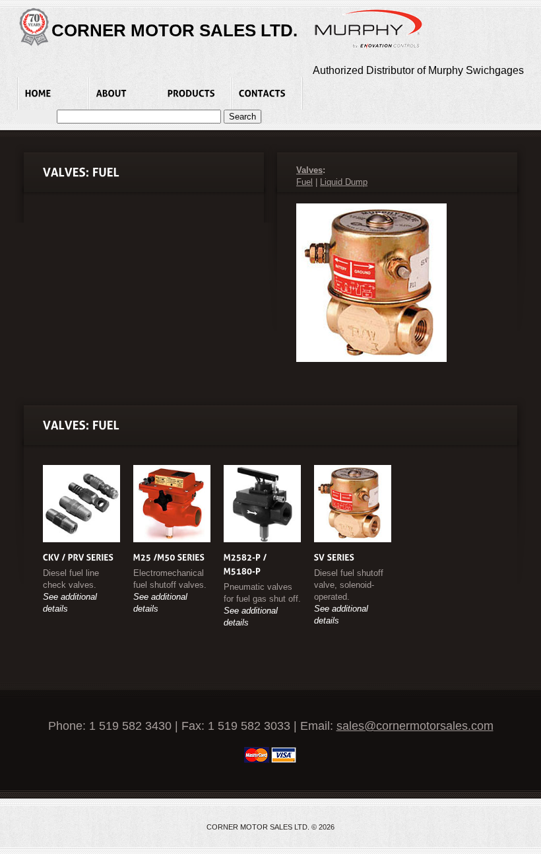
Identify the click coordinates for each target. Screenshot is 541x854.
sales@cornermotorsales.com (414, 725)
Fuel (304, 182)
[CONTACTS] (267, 93)
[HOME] (53, 93)
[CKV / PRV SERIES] (78, 557)
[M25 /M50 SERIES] (169, 557)
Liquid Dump (343, 182)
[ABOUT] (124, 93)
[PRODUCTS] (195, 93)
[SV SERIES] (334, 557)
